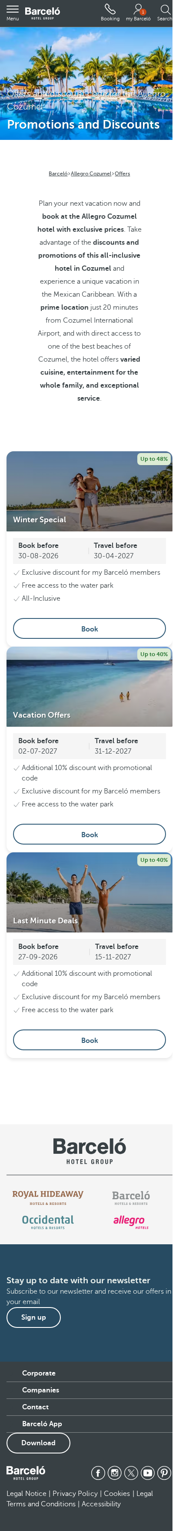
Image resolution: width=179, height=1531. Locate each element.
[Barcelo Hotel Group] (26, 1473)
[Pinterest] (164, 1473)
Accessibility (101, 1504)
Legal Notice (26, 1494)
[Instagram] (115, 1473)
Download (38, 1443)
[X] (131, 1473)
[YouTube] (148, 1473)
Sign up (33, 1317)
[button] (13, 13)
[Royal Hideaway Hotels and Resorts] (48, 1198)
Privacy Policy (75, 1494)
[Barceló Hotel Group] (42, 13)
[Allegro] (131, 1222)
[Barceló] (131, 1198)
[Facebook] (98, 1473)
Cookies (117, 1494)
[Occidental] (48, 1222)
